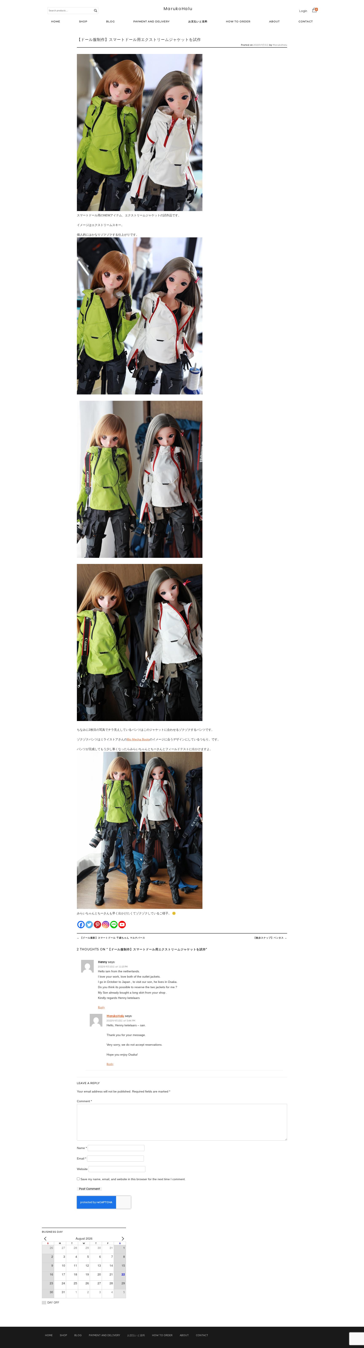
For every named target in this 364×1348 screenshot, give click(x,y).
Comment (84, 1101)
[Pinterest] (97, 924)
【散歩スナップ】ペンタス (270, 937)
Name (82, 1148)
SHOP (83, 21)
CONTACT (305, 21)
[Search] (95, 10)
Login (303, 11)
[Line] (114, 924)
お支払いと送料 (197, 21)
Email (81, 1158)
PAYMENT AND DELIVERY (151, 21)
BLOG (110, 21)
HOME (55, 21)
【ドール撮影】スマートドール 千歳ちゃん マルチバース (111, 937)
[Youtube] (122, 924)
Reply (101, 1007)
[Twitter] (89, 924)
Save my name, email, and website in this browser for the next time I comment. (133, 1179)
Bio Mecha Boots (138, 739)
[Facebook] (81, 924)
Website (82, 1169)
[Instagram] (105, 924)
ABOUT (274, 21)
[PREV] (46, 1238)
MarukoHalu (178, 9)
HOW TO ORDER (238, 21)
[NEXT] (122, 1238)
